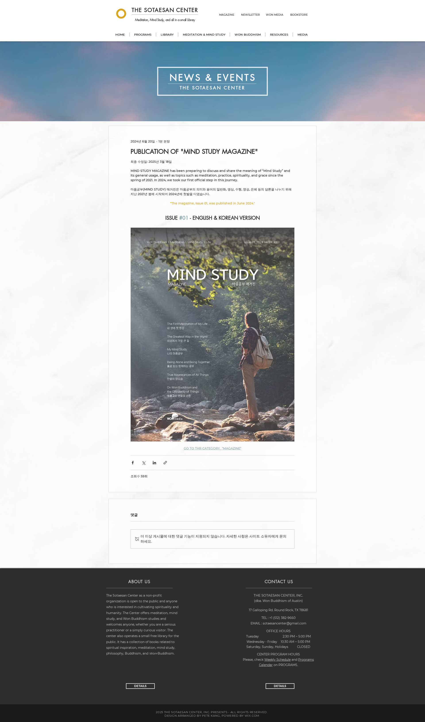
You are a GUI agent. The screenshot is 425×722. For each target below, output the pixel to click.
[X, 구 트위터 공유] (143, 463)
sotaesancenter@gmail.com (284, 623)
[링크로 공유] (165, 463)
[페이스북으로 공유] (133, 463)
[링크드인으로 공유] (154, 463)
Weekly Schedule (277, 660)
